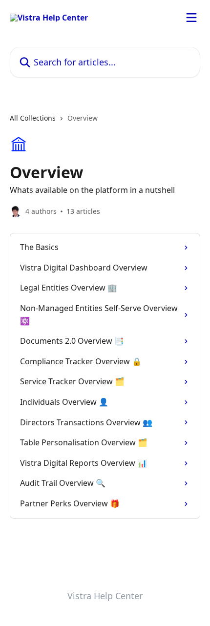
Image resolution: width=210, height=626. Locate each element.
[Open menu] (191, 17)
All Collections (33, 118)
